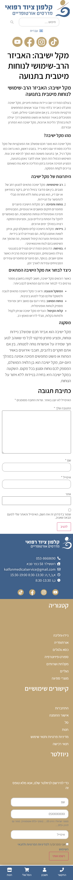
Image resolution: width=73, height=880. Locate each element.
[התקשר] (62, 870)
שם (68, 460)
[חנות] (9, 870)
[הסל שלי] (27, 870)
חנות (9, 875)
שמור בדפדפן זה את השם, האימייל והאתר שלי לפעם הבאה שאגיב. (39, 516)
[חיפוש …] (39, 22)
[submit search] (12, 22)
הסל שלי (26, 875)
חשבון (44, 875)
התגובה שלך (62, 408)
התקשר (62, 875)
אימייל (66, 477)
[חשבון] (45, 870)
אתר (68, 494)
